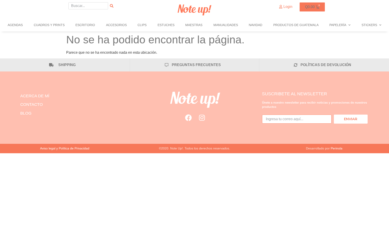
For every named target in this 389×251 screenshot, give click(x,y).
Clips (142, 25)
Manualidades (225, 25)
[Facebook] (188, 117)
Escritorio (85, 25)
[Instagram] (202, 117)
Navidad (255, 25)
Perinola (336, 148)
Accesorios (116, 25)
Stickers (369, 25)
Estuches (166, 25)
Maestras (193, 25)
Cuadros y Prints (49, 25)
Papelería (337, 25)
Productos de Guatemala (296, 25)
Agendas (15, 25)
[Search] (111, 5)
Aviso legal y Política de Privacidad (64, 148)
